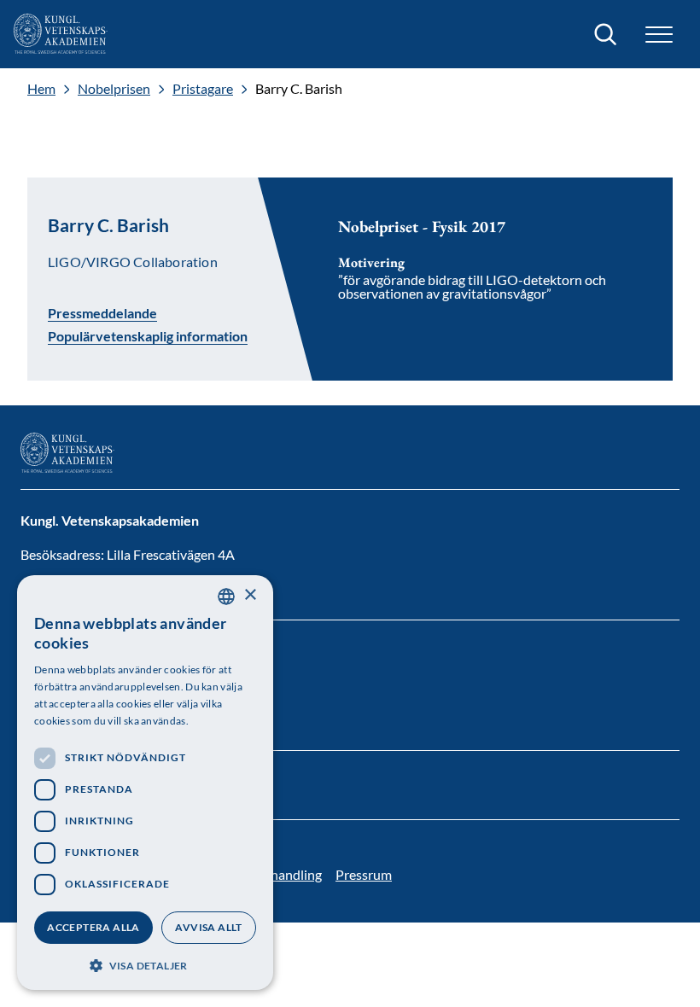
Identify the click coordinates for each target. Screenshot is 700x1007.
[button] (145, 964)
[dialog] (145, 782)
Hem (41, 89)
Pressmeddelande (102, 312)
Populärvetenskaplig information (148, 336)
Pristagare (202, 89)
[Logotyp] (61, 34)
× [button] (249, 595)
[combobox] (226, 596)
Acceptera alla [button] (93, 927)
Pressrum (363, 874)
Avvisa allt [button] (208, 927)
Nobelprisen (114, 89)
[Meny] (659, 34)
